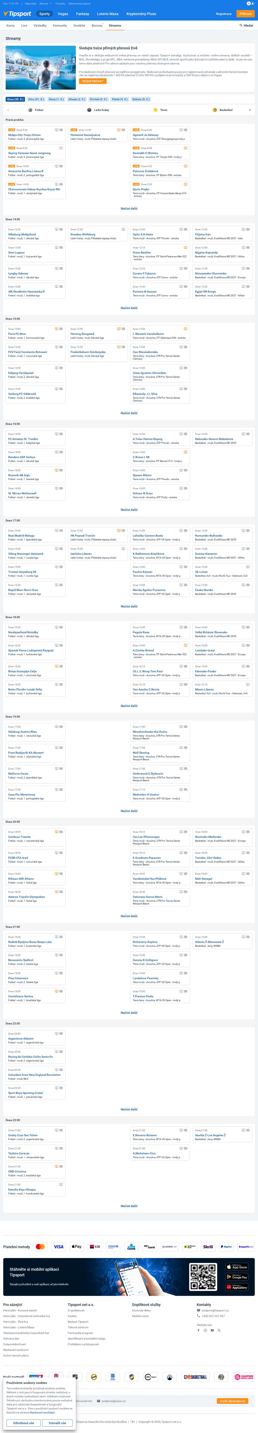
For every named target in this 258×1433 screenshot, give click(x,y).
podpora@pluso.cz (114, 1401)
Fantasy (82, 13)
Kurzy (10, 25)
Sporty (44, 13)
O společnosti (76, 1310)
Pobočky (60, 3)
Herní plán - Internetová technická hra (26, 1316)
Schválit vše (57, 1423)
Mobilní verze (140, 1316)
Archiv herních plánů (16, 1355)
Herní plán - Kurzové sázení (20, 1310)
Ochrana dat (11, 1338)
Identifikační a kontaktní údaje (86, 1338)
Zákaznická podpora (79, 3)
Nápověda (30, 3)
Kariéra (72, 1316)
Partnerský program (80, 1333)
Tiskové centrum (78, 1327)
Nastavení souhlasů (42, 1412)
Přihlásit (246, 13)
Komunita (60, 25)
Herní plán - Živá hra (15, 1321)
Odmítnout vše (23, 1423)
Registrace (224, 13)
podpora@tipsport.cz (215, 1310)
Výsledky (40, 25)
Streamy (115, 25)
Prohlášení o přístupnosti (83, 1344)
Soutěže (79, 25)
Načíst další (129, 208)
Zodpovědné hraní (14, 1344)
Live (24, 25)
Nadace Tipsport (78, 1321)
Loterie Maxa (108, 13)
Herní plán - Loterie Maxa (18, 1327)
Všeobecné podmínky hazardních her (26, 1333)
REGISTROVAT (92, 81)
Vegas (63, 13)
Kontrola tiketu (141, 1310)
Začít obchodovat (232, 1401)
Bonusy (97, 25)
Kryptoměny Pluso (141, 13)
